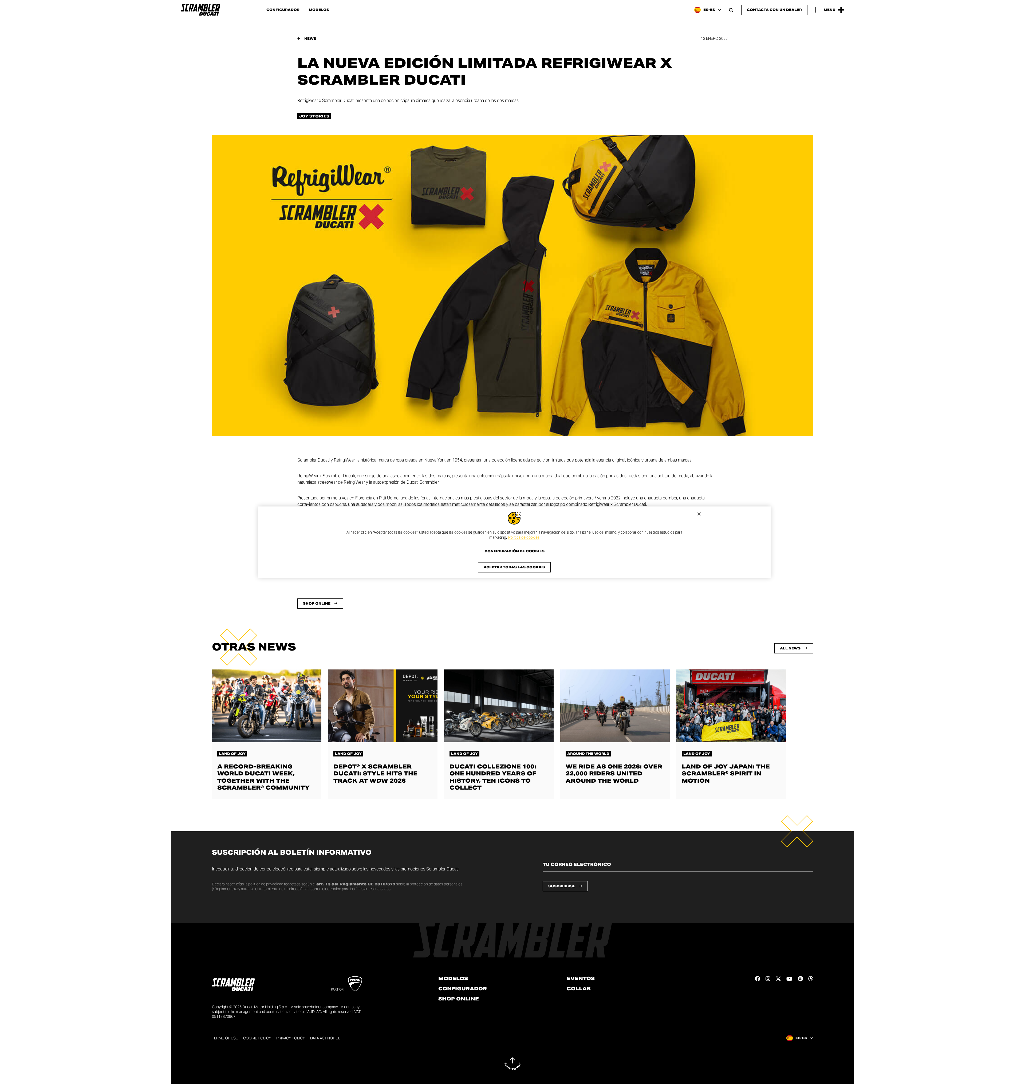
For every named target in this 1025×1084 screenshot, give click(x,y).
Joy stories (314, 116)
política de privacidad (265, 884)
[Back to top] (512, 1063)
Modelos (319, 9)
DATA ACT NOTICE (325, 1038)
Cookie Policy (257, 1038)
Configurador (282, 9)
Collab (579, 988)
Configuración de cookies (514, 551)
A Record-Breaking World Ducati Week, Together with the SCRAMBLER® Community (263, 777)
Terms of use (225, 1038)
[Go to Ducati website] (355, 983)
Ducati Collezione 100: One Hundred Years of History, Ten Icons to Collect (493, 777)
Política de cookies (523, 537)
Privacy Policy (290, 1038)
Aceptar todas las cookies (514, 567)
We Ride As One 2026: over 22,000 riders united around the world (614, 773)
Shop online (458, 998)
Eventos (581, 978)
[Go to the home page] (200, 10)
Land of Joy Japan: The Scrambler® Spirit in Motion (726, 773)
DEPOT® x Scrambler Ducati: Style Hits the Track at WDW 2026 (375, 773)
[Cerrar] (699, 514)
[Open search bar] (731, 10)
